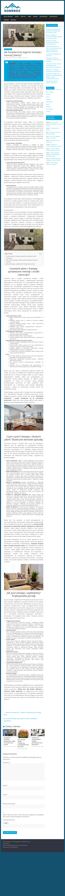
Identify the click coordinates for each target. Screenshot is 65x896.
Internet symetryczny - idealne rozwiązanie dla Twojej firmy (22, 713)
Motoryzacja (43, 16)
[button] (40, 254)
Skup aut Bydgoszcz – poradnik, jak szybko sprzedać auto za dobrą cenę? (54, 36)
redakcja (16, 57)
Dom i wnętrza (8, 16)
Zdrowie (6, 20)
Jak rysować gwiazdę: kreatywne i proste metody (53, 124)
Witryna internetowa (9, 804)
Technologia (53, 16)
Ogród (17, 16)
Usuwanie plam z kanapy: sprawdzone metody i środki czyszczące (21, 257)
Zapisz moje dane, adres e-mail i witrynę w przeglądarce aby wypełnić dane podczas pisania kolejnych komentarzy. (23, 815)
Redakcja (13, 20)
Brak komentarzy (24, 57)
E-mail (5, 794)
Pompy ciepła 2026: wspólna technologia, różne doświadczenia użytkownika (53, 65)
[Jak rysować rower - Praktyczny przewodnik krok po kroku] (23, 730)
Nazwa (5, 785)
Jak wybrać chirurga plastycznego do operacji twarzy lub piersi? (52, 42)
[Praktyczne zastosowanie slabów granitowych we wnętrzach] (37, 730)
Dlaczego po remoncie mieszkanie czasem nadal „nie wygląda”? (54, 59)
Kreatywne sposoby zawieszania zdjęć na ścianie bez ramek (9, 741)
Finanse (35, 16)
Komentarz (7, 762)
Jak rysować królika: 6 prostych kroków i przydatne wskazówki (20, 720)
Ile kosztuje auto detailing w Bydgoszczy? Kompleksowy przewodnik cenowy (53, 30)
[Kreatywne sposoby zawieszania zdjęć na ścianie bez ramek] (9, 730)
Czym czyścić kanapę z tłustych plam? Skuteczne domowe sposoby (21, 261)
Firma (29, 16)
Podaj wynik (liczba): (9, 820)
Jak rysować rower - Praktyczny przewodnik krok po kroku (23, 743)
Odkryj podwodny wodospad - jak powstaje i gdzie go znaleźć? (53, 154)
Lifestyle (23, 16)
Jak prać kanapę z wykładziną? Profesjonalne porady (20, 264)
